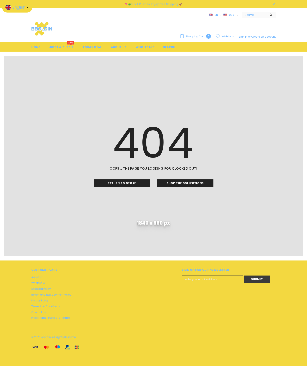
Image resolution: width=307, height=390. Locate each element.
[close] (274, 4)
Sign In (243, 36)
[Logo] (41, 28)
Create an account (263, 36)
